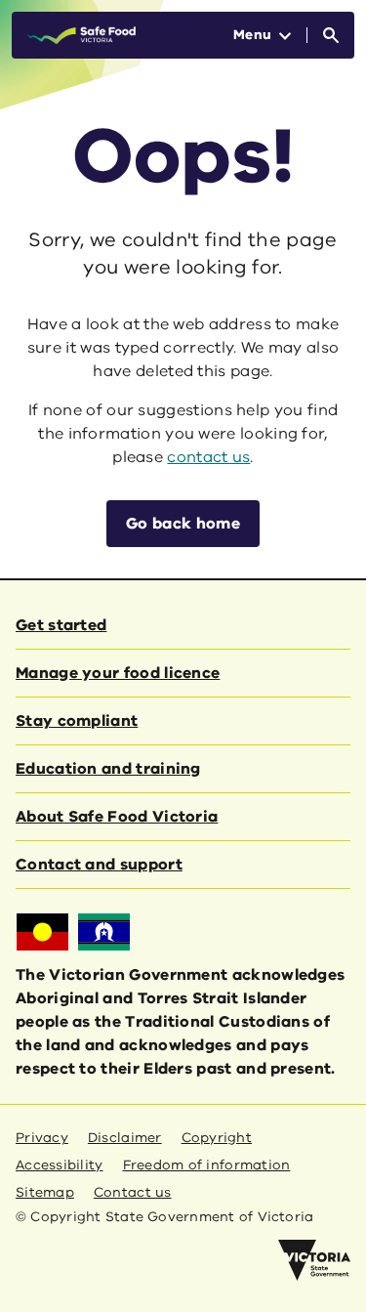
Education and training (108, 769)
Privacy (42, 1137)
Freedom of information (207, 1165)
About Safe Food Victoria (117, 817)
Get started (61, 625)
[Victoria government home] (314, 1260)
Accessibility (59, 1165)
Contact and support (99, 864)
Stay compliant (77, 721)
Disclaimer (125, 1137)
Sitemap (45, 1192)
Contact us (133, 1192)
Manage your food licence (118, 673)
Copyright (217, 1137)
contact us (208, 457)
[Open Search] (330, 35)
